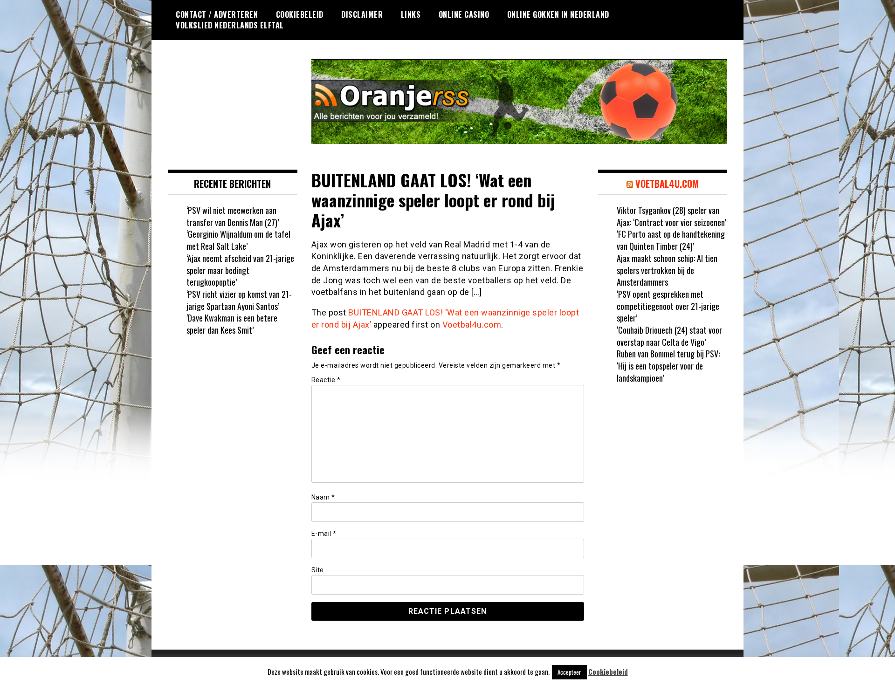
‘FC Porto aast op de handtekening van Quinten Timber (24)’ (671, 240)
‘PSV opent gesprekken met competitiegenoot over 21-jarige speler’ (668, 306)
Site (317, 570)
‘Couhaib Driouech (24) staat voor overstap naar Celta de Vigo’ (669, 336)
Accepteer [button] (569, 672)
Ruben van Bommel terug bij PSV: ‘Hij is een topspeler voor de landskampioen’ (668, 366)
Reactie (326, 380)
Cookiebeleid (300, 14)
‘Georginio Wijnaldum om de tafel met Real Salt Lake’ (238, 240)
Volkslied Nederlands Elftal (230, 25)
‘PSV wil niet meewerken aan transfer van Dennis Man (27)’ (232, 216)
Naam (323, 497)
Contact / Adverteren (217, 14)
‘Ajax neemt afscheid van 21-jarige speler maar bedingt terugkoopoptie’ (240, 270)
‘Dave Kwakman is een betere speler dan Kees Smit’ (231, 324)
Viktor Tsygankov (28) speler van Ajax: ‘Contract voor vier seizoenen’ (671, 216)
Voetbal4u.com (472, 324)
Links (411, 14)
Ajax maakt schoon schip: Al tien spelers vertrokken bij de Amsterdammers (667, 270)
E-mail (324, 533)
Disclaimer (362, 14)
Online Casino (464, 14)
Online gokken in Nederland (558, 14)
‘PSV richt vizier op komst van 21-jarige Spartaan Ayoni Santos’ (239, 300)
